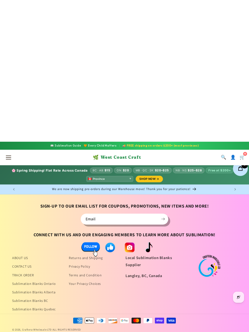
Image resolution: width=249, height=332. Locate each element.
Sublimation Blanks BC (30, 300)
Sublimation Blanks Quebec (34, 309)
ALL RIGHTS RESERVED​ (67, 329)
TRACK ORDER (23, 275)
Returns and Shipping (86, 258)
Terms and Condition (85, 275)
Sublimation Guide (65, 145)
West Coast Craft (117, 157)
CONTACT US (22, 266)
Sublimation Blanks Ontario (34, 283)
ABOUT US (20, 258)
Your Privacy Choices (85, 283)
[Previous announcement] (14, 189)
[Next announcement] (235, 189)
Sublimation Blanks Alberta (34, 292)
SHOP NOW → (149, 179)
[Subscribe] (163, 219)
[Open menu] (8, 157)
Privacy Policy (79, 266)
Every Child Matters (100, 145)
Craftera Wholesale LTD (37, 329)
